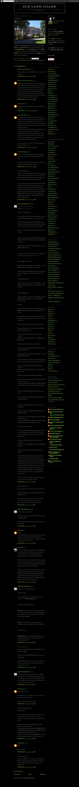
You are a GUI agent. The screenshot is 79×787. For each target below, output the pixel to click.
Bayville (50, 69)
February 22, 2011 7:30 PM (27, 667)
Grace (49, 318)
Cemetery (50, 354)
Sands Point (51, 121)
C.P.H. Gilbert (52, 246)
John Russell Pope (53, 279)
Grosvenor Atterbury (54, 264)
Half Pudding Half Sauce (56, 417)
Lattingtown (51, 95)
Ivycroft (33, 60)
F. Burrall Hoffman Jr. (53, 259)
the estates (58, 33)
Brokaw (50, 312)
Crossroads (51, 161)
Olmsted (50, 285)
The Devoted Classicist (24, 69)
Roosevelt (50, 335)
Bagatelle (50, 142)
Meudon (50, 202)
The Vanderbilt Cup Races (55, 461)
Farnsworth (51, 165)
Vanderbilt (51, 340)
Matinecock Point (53, 198)
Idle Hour (50, 176)
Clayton (50, 159)
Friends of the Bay (53, 383)
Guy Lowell (51, 266)
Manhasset (51, 104)
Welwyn (50, 226)
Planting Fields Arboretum (55, 393)
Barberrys (50, 144)
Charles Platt (51, 251)
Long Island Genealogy (56, 445)
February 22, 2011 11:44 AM (27, 200)
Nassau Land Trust (53, 387)
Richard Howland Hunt (54, 291)
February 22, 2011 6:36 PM (26, 642)
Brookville (51, 72)
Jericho (50, 93)
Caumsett (50, 150)
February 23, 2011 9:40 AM (27, 767)
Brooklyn (50, 352)
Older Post (43, 774)
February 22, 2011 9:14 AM (27, 99)
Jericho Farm (51, 183)
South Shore (51, 127)
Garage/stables (22, 636)
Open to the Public (53, 363)
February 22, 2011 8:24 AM (27, 76)
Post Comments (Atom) (27, 778)
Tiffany (50, 337)
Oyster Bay (51, 117)
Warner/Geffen (30, 599)
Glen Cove (51, 84)
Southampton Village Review (55, 428)
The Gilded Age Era (55, 434)
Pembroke (50, 208)
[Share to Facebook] (36, 58)
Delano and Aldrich (53, 255)
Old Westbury (41, 60)
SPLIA (50, 395)
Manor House (51, 196)
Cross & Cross (20, 49)
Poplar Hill (51, 213)
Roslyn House (52, 215)
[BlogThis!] (34, 58)
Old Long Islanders (53, 360)
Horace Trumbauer (53, 274)
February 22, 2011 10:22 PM (27, 704)
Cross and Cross (24, 60)
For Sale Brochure (53, 356)
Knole (49, 187)
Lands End (51, 191)
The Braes (50, 223)
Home (30, 774)
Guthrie (50, 322)
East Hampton (52, 80)
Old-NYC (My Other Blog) (55, 442)
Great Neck (51, 87)
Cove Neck (51, 78)
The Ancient (21, 104)
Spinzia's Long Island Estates (55, 456)
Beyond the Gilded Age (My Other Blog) (56, 436)
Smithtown (51, 125)
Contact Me (51, 55)
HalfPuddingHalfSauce (24, 204)
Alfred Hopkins (52, 242)
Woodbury (51, 134)
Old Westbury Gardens (54, 391)
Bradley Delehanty (53, 244)
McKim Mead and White (54, 283)
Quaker (50, 365)
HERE (42, 49)
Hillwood (50, 174)
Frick (49, 316)
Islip (49, 91)
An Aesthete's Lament (56, 439)
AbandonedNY (54, 459)
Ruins (49, 367)
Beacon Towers (52, 146)
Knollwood (51, 189)
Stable (49, 369)
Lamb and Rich (52, 281)
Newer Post (17, 774)
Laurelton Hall (52, 193)
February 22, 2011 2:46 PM (26, 482)
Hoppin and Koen (53, 272)
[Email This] (32, 58)
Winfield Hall (51, 232)
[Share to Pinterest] (38, 58)
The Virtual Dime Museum (57, 450)
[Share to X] (35, 58)
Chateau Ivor (51, 155)
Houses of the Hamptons (56, 431)
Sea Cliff (50, 123)
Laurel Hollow (52, 97)
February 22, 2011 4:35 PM (26, 505)
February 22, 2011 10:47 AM (27, 148)
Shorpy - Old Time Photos (57, 415)
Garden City (51, 82)
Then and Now (52, 371)
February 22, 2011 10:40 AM (27, 111)
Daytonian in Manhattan (56, 409)
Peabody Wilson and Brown (55, 287)
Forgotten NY (53, 447)
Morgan (50, 327)
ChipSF (20, 530)
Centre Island (51, 74)
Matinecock (51, 106)
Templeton (51, 221)
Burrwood (51, 148)
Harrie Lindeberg (52, 268)
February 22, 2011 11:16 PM (27, 739)
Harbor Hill (51, 170)
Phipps (50, 329)
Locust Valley (51, 102)
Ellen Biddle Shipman (54, 257)
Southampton (52, 130)
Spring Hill (51, 219)
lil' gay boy (20, 548)
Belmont (50, 310)
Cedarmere (51, 153)
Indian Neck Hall (52, 178)
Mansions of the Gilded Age (56, 412)
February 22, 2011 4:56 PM (26, 526)
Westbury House (52, 228)
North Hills (51, 112)
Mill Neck (50, 108)
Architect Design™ (55, 420)
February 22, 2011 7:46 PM (27, 685)
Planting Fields (52, 211)
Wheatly (50, 230)
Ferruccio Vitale (52, 261)
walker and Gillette (53, 302)
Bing (19, 622)
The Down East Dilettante (25, 81)
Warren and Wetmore (53, 295)
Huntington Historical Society (56, 385)
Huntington (51, 89)
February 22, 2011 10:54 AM (27, 167)
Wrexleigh (51, 234)
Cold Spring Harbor (53, 76)
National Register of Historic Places (55, 452)
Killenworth (51, 185)
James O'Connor (52, 276)
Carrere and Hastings (54, 249)
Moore (49, 325)
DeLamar (50, 314)
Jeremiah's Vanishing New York (57, 422)
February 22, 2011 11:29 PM (27, 752)
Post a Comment (18, 771)
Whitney (50, 342)
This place (20, 611)
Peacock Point (52, 206)
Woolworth (51, 344)
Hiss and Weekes (52, 270)
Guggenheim (51, 320)
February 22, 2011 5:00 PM (26, 543)
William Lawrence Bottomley (56, 298)
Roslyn (50, 119)
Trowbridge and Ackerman (55, 293)
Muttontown (51, 110)
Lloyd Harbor (51, 100)
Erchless (50, 163)
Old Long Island (39, 6)
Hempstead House (53, 172)
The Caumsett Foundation (55, 398)
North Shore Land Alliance (55, 389)
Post (49, 331)
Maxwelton (51, 200)
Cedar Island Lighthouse (55, 380)
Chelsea (50, 157)
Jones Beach (51, 358)
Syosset (50, 132)
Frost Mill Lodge (52, 168)
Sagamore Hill (52, 217)
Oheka (50, 204)
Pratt (49, 333)
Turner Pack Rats (22, 115)
